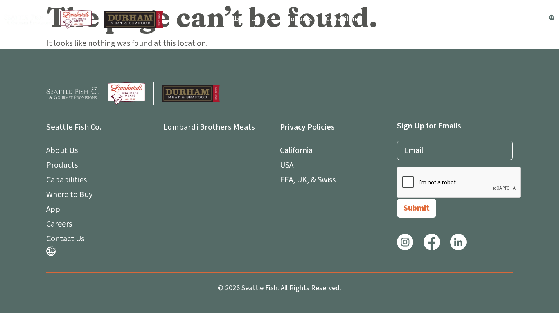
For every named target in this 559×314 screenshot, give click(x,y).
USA (286, 165)
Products (298, 19)
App (436, 19)
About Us (245, 19)
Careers (479, 19)
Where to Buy (396, 19)
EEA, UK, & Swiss (308, 180)
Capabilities (343, 19)
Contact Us (521, 19)
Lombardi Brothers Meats (209, 127)
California (296, 150)
